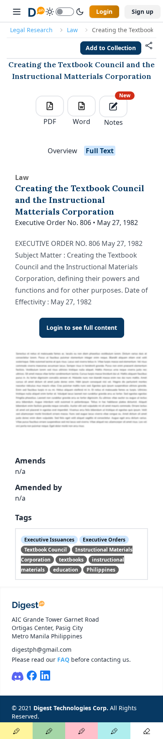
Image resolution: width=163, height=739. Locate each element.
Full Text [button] (100, 150)
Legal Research (31, 30)
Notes (115, 111)
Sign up (142, 11)
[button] (148, 48)
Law (72, 30)
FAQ (63, 659)
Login (104, 11)
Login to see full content (81, 328)
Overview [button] (62, 150)
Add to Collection (111, 48)
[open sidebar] (17, 12)
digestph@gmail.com (41, 649)
